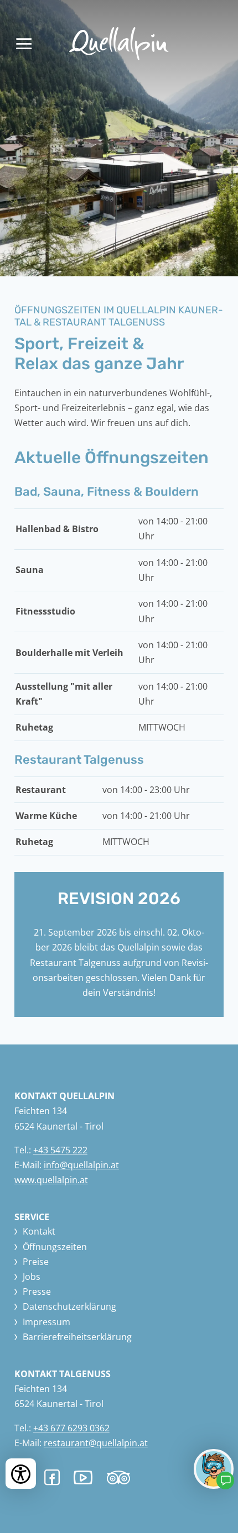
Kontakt (39, 1231)
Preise (36, 1262)
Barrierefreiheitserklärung (77, 1337)
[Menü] (23, 44)
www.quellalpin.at (51, 1180)
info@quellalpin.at (81, 1165)
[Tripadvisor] (118, 1481)
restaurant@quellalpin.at (96, 1443)
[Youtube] (83, 1479)
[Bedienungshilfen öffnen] (21, 1473)
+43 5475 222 (60, 1150)
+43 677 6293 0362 (71, 1428)
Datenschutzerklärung (69, 1306)
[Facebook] (52, 1477)
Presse (37, 1291)
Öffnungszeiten (55, 1247)
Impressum (46, 1322)
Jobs (31, 1277)
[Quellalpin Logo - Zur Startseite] (119, 43)
